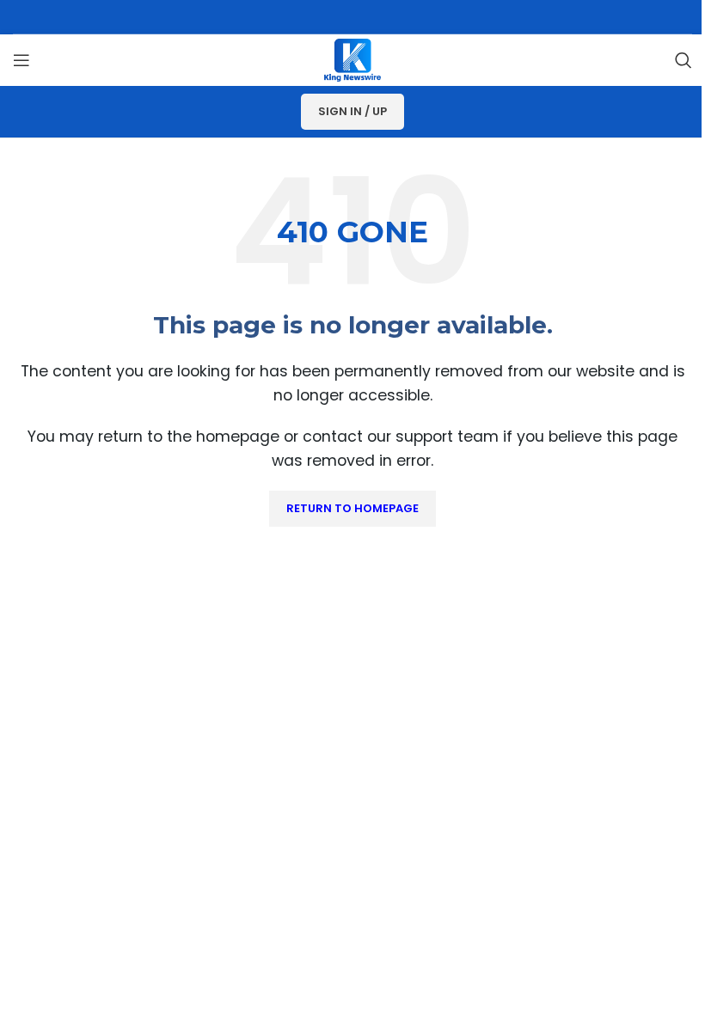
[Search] (683, 60)
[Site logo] (352, 59)
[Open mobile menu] (21, 60)
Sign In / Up (352, 111)
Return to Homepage (352, 508)
